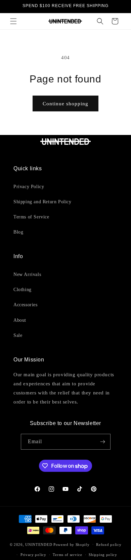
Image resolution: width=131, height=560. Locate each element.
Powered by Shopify (71, 544)
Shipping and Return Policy (42, 201)
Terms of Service (31, 216)
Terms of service (67, 555)
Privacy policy (33, 555)
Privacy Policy (28, 186)
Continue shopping (65, 103)
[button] (13, 21)
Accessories (25, 304)
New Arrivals (27, 274)
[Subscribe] (102, 442)
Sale (17, 335)
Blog (18, 232)
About (19, 320)
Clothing (22, 289)
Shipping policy (103, 555)
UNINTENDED (38, 544)
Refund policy (108, 544)
